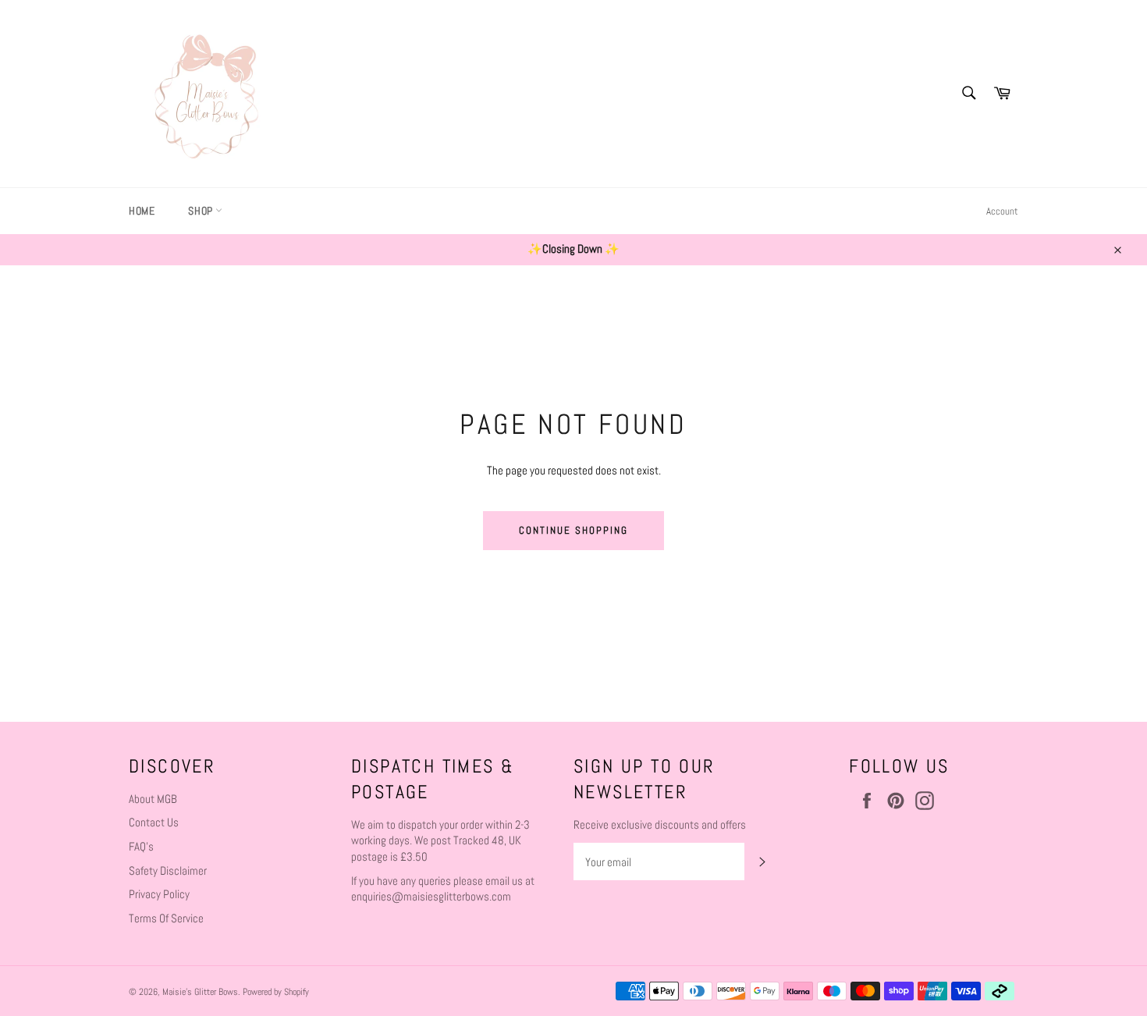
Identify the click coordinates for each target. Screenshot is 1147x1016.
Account (1002, 211)
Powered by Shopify (276, 992)
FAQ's (141, 846)
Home (141, 211)
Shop (201, 211)
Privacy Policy (159, 893)
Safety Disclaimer (168, 870)
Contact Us (154, 822)
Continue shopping (573, 530)
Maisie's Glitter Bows (200, 992)
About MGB (153, 798)
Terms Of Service (166, 918)
